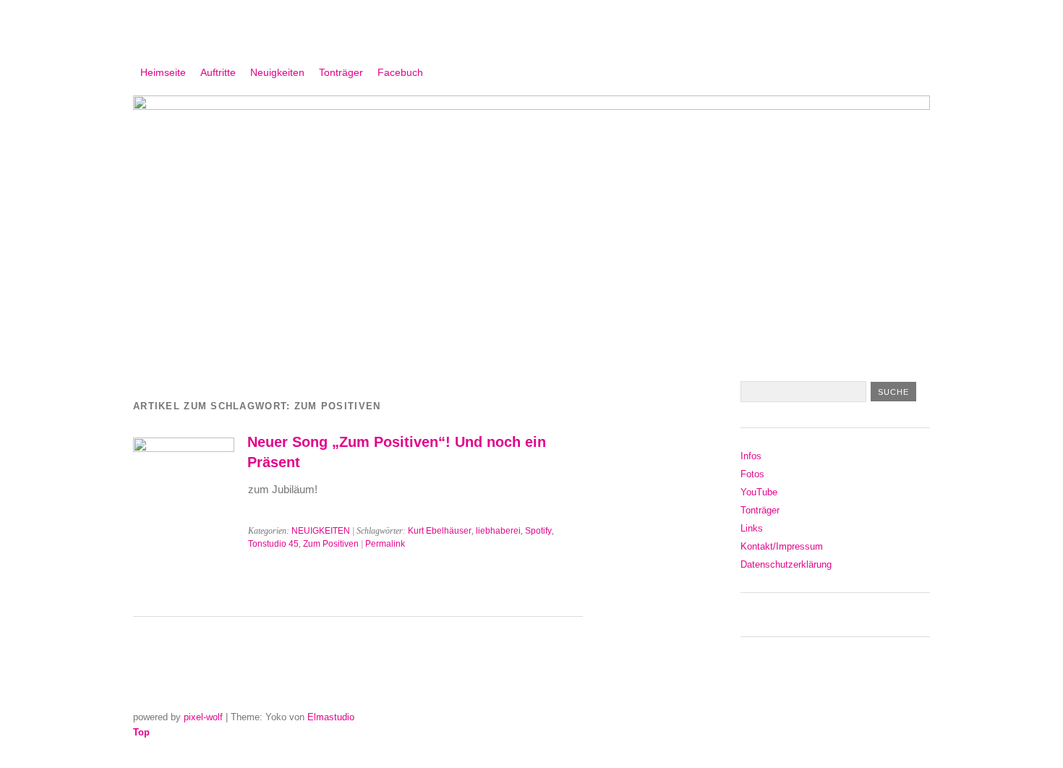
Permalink (385, 544)
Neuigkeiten (277, 72)
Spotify (538, 531)
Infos (750, 456)
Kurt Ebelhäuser (439, 531)
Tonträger (341, 72)
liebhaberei (498, 531)
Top (141, 732)
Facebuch (400, 72)
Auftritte (218, 72)
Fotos (752, 474)
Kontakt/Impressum (781, 546)
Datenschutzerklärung (786, 564)
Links (751, 528)
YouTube (758, 492)
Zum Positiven (331, 544)
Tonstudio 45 (273, 544)
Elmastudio (330, 717)
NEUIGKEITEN (320, 531)
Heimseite (163, 72)
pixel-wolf (203, 717)
